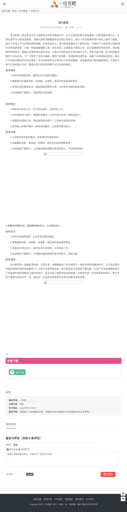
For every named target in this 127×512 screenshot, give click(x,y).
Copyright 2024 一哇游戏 (41, 504)
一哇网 (23, 400)
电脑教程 (69, 499)
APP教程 (23, 11)
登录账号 (24, 449)
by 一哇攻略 (70, 504)
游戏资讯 (79, 499)
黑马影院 (63, 22)
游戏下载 (48, 499)
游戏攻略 (37, 499)
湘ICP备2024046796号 (87, 504)
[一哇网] (63, 7)
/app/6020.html (27, 408)
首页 (14, 11)
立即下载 (19, 372)
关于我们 (90, 499)
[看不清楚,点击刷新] (29, 474)
